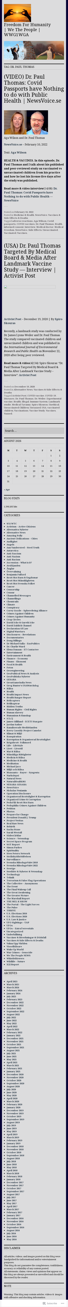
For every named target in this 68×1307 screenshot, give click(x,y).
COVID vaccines (26, 223)
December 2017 (15, 1182)
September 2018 (15, 1155)
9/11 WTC (12, 523)
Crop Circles (14, 619)
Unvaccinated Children (16, 407)
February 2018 (14, 1176)
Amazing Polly (14, 535)
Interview (30, 226)
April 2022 (12, 1026)
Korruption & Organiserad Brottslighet (28, 739)
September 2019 (15, 1119)
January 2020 (13, 1107)
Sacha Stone (13, 829)
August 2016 (13, 1230)
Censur (11, 592)
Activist (24, 375)
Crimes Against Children (20, 613)
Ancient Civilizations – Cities (22, 538)
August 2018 (13, 1158)
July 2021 (11, 1053)
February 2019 (14, 1140)
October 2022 (14, 1008)
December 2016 (15, 1218)
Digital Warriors (16, 631)
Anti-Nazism (13, 556)
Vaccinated (10, 232)
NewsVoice (41, 214)
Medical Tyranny (21, 404)
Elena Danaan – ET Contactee (23, 649)
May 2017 (12, 1203)
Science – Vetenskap (18, 838)
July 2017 (11, 1197)
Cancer (11, 586)
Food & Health (14, 664)
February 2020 (14, 1104)
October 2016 (14, 1224)
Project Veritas (15, 820)
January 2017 (13, 1215)
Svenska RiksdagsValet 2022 (22, 865)
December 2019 (15, 1110)
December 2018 (15, 1146)
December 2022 (15, 1002)
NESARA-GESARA (17, 784)
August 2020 (13, 1086)
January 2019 (13, 1143)
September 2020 (15, 1083)
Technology (13, 874)
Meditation (13, 763)
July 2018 (11, 1161)
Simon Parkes (14, 847)
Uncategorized (15, 931)
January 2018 (13, 1179)
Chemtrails (13, 601)
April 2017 (12, 1206)
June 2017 (12, 1200)
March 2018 (13, 1173)
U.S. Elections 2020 (17, 916)
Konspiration (14, 736)
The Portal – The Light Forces (23, 904)
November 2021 (15, 1041)
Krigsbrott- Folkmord (19, 742)
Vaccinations (21, 410)
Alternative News (23, 389)
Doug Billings (14, 640)
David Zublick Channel (19, 625)
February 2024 (14, 990)
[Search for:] (34, 430)
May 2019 (12, 1131)
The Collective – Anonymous (22, 883)
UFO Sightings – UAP (18, 922)
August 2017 (13, 1194)
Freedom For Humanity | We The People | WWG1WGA (27, 29)
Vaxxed (8, 413)
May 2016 (12, 1239)
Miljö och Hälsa (15, 769)
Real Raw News (15, 823)
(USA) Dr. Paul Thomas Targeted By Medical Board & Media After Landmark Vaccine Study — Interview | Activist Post (32, 260)
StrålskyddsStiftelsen (19, 856)
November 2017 (15, 1185)
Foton (10, 667)
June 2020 (12, 1092)
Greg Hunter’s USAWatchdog (23, 685)
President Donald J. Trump (21, 817)
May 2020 (12, 1095)
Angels (10, 544)
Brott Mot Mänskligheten (20, 580)
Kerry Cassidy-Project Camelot (24, 730)
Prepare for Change (18, 814)
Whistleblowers (15, 958)
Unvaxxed (35, 407)
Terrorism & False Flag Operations (26, 880)
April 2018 (12, 1170)
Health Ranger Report (19, 697)
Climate (11, 604)
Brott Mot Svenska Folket (21, 583)
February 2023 (14, 999)
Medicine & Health (24, 214)
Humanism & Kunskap (19, 715)
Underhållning (14, 934)
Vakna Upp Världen (17, 943)
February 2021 (14, 1068)
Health (58, 223)
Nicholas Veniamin (17, 790)
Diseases (9, 398)
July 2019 (11, 1125)
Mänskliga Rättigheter (19, 754)
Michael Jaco (14, 766)
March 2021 (13, 1065)
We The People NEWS (19, 955)
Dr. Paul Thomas (45, 223)
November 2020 (15, 1077)
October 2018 (14, 1152)
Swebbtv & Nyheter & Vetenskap (24, 871)
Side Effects (35, 229)
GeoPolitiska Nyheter (18, 676)
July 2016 (11, 1233)
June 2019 (12, 1128)
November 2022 (15, 1005)
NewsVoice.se (13, 144)
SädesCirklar (14, 835)
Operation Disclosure (19, 793)
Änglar (10, 568)
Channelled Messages (19, 595)
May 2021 (12, 1059)
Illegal (25, 401)
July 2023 (11, 996)
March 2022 (13, 1029)
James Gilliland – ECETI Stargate (24, 721)
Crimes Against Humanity (21, 616)
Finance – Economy (17, 658)
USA (44, 407)
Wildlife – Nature (16, 961)
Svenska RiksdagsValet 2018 (22, 862)
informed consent (14, 226)
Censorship (13, 589)
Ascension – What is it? (19, 562)
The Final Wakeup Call (19, 889)
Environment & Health (19, 655)
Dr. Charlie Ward (16, 646)
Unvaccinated (50, 229)
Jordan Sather (14, 724)
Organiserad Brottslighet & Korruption (28, 796)
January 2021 (13, 1071)
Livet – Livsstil (15, 748)
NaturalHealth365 (16, 781)
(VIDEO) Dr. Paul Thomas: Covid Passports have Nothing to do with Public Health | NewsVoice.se (34, 88)
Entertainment (14, 652)
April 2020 (12, 1098)
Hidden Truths (15, 706)
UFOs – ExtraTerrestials (20, 928)
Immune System (39, 401)
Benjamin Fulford (16, 574)
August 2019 (13, 1122)
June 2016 (12, 1236)
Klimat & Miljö (14, 733)
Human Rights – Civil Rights (22, 709)
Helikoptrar (13, 703)
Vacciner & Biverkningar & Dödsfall (26, 937)
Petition (11, 808)
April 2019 (12, 1134)
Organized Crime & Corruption (24, 799)
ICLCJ (10, 718)
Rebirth (11, 826)
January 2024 (13, 993)
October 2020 (14, 1080)
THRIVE (11, 910)
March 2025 (13, 984)
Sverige (11, 868)
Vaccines (22, 232)
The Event (12, 886)
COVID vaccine (35, 395)
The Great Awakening (18, 892)
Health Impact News (18, 694)
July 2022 (11, 1017)
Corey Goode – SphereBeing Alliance (27, 610)
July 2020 (11, 1089)
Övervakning (14, 571)
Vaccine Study (37, 410)
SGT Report (13, 844)
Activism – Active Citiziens (21, 526)
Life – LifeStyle (15, 745)
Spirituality (13, 850)
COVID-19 (50, 395)
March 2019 (13, 1137)
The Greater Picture (18, 895)
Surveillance (13, 859)
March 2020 (13, 1101)
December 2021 (15, 1038)
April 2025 (12, 981)
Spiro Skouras (40, 404)
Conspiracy (13, 607)
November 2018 (15, 1149)
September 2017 (15, 1191)
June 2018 (12, 1164)
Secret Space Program (19, 841)
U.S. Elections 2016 (17, 913)
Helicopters (13, 700)
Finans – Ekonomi (16, 661)
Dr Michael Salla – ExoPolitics (23, 643)
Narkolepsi (13, 775)
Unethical (54, 404)
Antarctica (12, 550)
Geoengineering (15, 670)
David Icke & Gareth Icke (20, 622)
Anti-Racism (13, 559)
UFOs (10, 925)
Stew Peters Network (18, 853)
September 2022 (15, 1011)
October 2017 (14, 1188)
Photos (11, 811)
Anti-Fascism (14, 553)
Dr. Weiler (40, 398)
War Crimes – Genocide (19, 952)
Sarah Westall (14, 832)
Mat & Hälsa (13, 751)
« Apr (7, 489)
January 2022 (13, 1035)
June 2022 (12, 1020)
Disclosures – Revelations (21, 634)
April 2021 (12, 1062)
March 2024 (13, 987)
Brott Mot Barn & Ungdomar (22, 577)
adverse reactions (22, 220)
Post (33, 375)
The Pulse (12, 907)
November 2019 (15, 1113)
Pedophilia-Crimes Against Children (26, 805)
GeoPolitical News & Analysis (23, 673)
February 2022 (14, 1032)
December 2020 (15, 1074)
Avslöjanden (13, 565)
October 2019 (14, 1116)
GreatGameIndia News (19, 682)
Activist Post (12, 319)
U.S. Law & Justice (16, 919)
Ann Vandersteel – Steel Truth (23, 547)
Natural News (14, 778)
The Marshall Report (18, 898)
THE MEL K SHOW (17, 901)
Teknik (10, 877)
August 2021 (13, 1050)
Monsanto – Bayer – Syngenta (23, 772)
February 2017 (14, 1212)
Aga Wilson (18, 152)
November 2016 (15, 1221)
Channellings (14, 598)
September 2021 (15, 1047)
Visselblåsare (14, 946)
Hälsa (10, 688)
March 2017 (13, 1209)
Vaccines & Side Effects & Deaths (25, 940)
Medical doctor (44, 226)
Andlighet (12, 541)
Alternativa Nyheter (17, 529)
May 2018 (12, 1167)
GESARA (11, 679)
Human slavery (15, 712)
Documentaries (15, 637)
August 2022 (13, 1014)
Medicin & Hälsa (16, 757)
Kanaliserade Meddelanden (22, 727)
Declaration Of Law (17, 628)
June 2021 (12, 1056)
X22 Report (13, 964)
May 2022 (12, 1023)
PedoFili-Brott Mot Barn (20, 802)
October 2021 (14, 1044)
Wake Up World (15, 949)
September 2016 (15, 1227)
